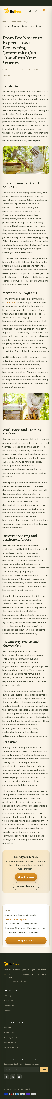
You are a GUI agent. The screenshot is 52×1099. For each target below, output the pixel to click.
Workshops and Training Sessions (22, 923)
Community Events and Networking (22, 932)
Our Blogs (8, 995)
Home (5, 21)
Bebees (11, 302)
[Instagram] (12, 1076)
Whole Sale (8, 1000)
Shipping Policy (10, 1037)
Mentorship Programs (16, 919)
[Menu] (49, 11)
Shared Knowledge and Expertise (21, 915)
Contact (7, 1010)
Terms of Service (11, 1047)
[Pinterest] (19, 1076)
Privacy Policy (10, 1042)
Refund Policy (10, 1032)
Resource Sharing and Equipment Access (25, 928)
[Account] (36, 11)
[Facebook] (6, 1076)
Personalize (9, 1005)
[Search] (30, 11)
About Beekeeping (19, 21)
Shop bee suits (26, 876)
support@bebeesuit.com (16, 981)
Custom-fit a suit (26, 886)
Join (44, 1069)
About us (7, 1027)
